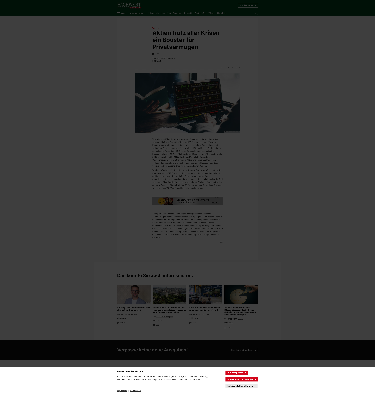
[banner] (187, 197)
